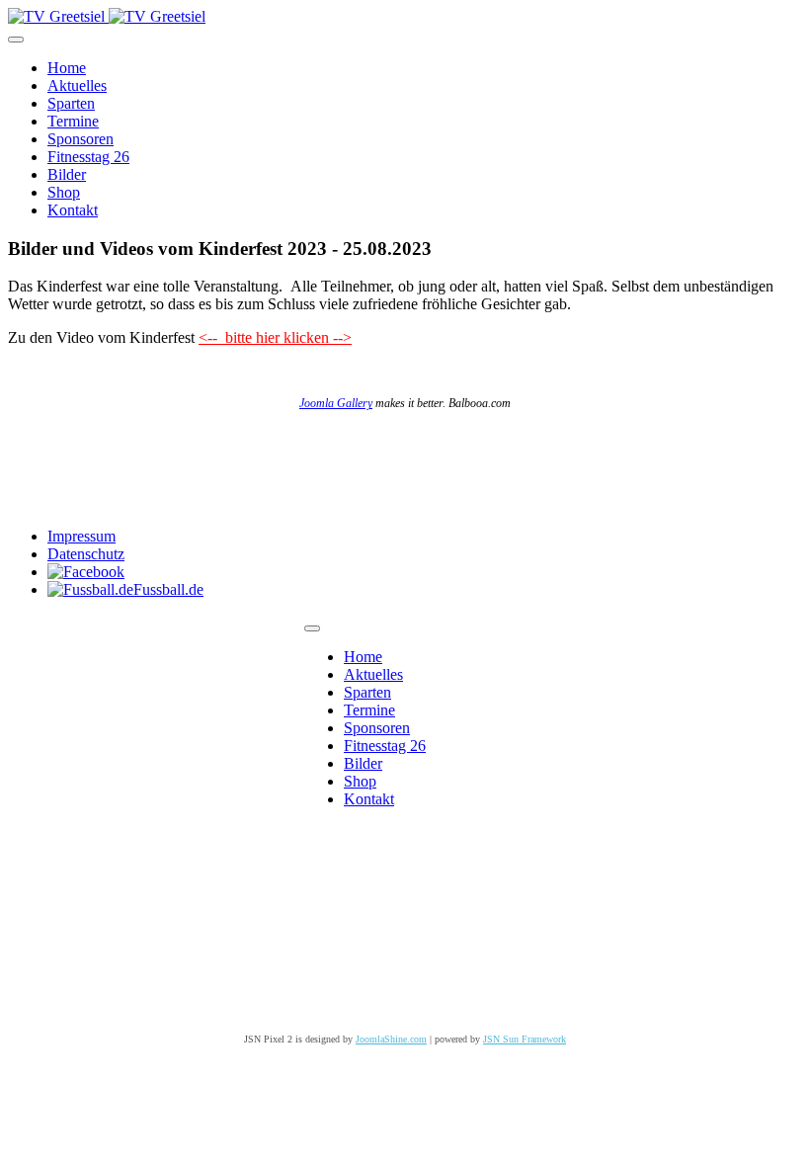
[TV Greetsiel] (106, 16)
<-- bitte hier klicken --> (275, 337)
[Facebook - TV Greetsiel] (85, 571)
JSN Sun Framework (524, 1039)
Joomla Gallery (335, 403)
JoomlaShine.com (391, 1039)
